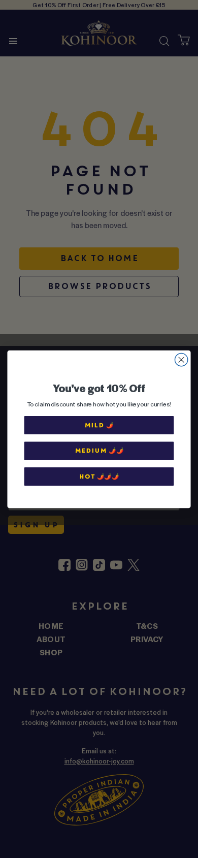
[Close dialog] (181, 359)
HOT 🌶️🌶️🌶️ (99, 476)
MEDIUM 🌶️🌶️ (99, 450)
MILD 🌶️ (98, 425)
